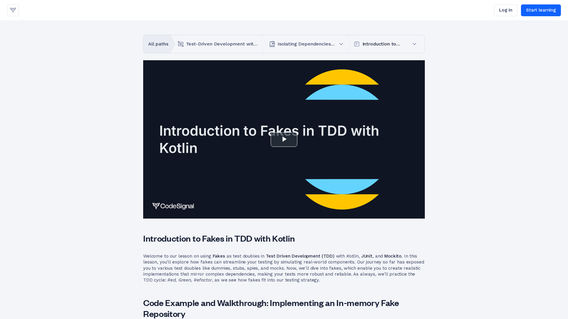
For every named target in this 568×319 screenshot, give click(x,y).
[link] (13, 10)
